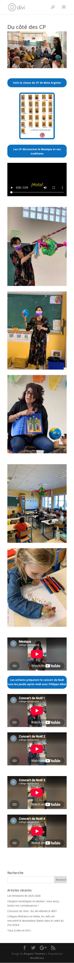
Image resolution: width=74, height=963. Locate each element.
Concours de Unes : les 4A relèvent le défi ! (32, 911)
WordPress (37, 958)
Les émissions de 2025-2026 (24, 895)
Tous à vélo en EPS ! (19, 930)
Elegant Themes (34, 953)
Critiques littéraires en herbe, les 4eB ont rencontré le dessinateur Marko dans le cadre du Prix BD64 (35, 921)
